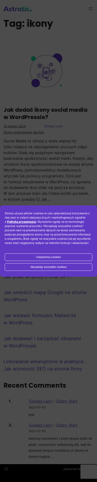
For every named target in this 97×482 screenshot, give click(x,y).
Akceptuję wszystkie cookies (48, 267)
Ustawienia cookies (48, 257)
